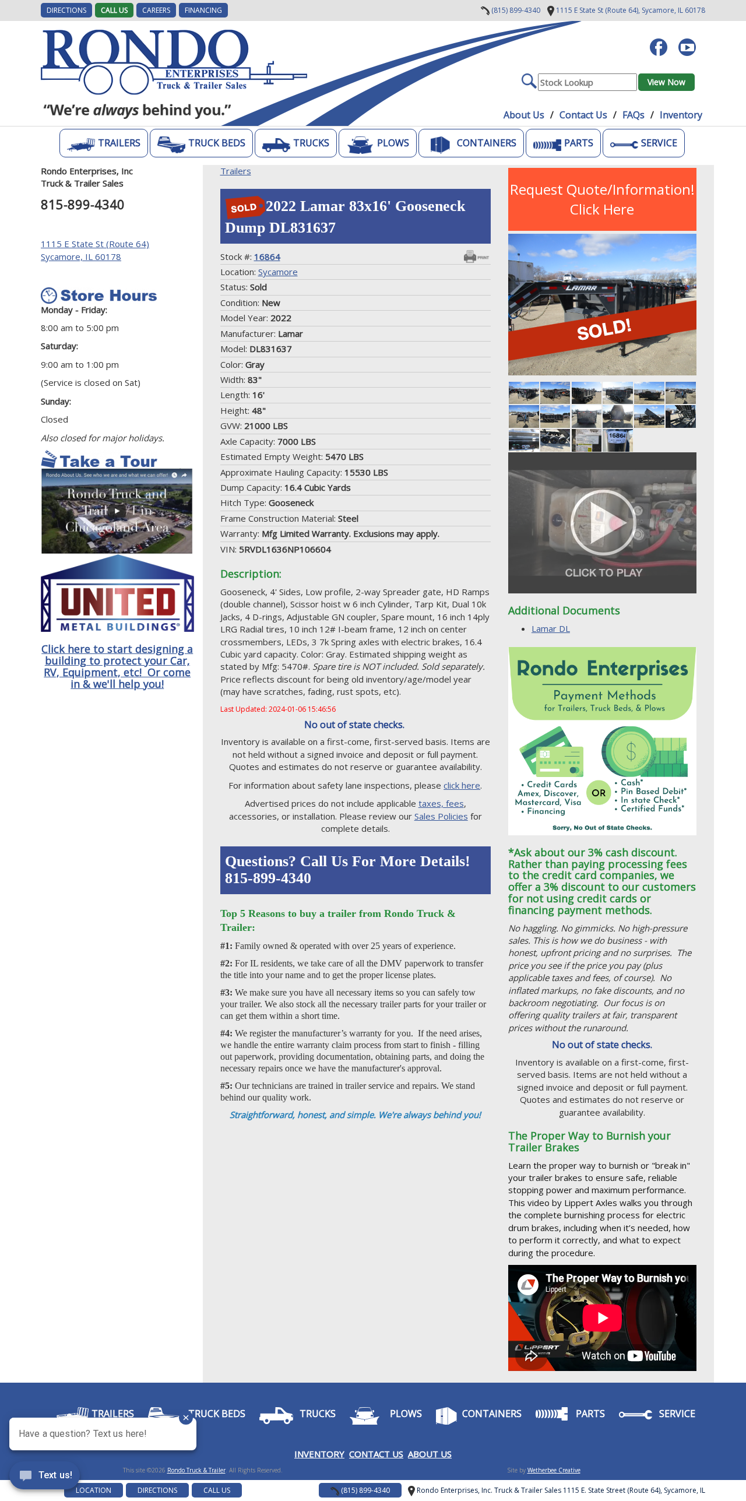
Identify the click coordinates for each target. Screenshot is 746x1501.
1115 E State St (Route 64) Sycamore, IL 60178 (95, 250)
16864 (267, 256)
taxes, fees (441, 803)
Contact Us (583, 114)
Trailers (119, 142)
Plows (393, 142)
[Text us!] (44, 1477)
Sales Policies (441, 816)
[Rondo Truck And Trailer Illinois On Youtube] (691, 41)
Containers (486, 142)
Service (659, 142)
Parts (578, 142)
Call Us (114, 10)
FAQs (633, 114)
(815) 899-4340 (515, 10)
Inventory (681, 114)
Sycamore (278, 271)
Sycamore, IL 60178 (629, 10)
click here (462, 785)
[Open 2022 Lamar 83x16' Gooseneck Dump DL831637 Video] (602, 522)
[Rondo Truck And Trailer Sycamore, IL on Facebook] (663, 41)
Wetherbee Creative (553, 1470)
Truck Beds (216, 142)
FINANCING (203, 10)
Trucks (311, 142)
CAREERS (156, 10)
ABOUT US (430, 1454)
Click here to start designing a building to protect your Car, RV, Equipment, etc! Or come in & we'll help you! (117, 666)
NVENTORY (320, 1454)
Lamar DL (551, 628)
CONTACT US (376, 1454)
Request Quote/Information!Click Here (602, 199)
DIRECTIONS (66, 10)
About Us (524, 114)
